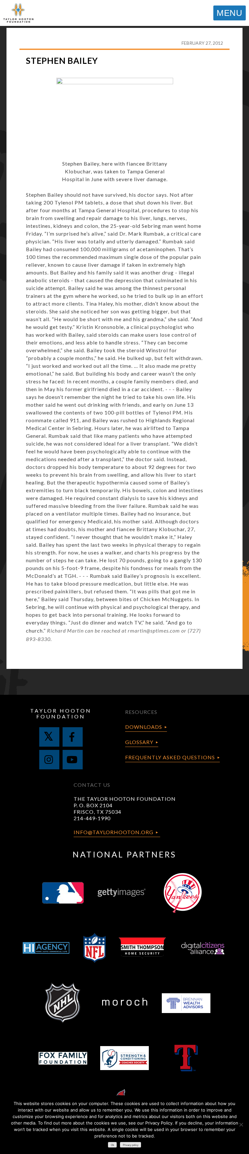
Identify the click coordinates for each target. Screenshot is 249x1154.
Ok (112, 1145)
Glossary (139, 742)
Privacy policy (130, 1145)
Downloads (143, 727)
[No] (241, 1124)
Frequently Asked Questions (170, 757)
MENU (230, 13)
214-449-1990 (92, 818)
